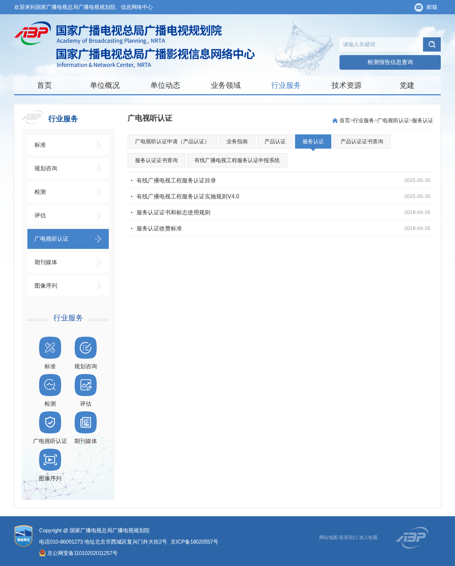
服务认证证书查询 (156, 160)
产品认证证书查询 (362, 141)
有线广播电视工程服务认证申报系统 (237, 160)
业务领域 (226, 85)
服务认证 (422, 120)
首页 (44, 85)
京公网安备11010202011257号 (82, 553)
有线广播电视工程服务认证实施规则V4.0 (187, 196)
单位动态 (165, 85)
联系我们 (348, 537)
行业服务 (286, 85)
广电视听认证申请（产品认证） (172, 141)
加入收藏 (368, 537)
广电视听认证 (51, 239)
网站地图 (328, 537)
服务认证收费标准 (159, 228)
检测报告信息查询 (390, 62)
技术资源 (347, 85)
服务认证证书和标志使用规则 (173, 212)
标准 (40, 145)
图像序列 (45, 286)
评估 (40, 215)
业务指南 (237, 141)
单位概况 (105, 85)
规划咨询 (45, 168)
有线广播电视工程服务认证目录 (176, 180)
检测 (40, 192)
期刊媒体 (45, 262)
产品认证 (275, 141)
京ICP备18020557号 (194, 542)
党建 (407, 85)
